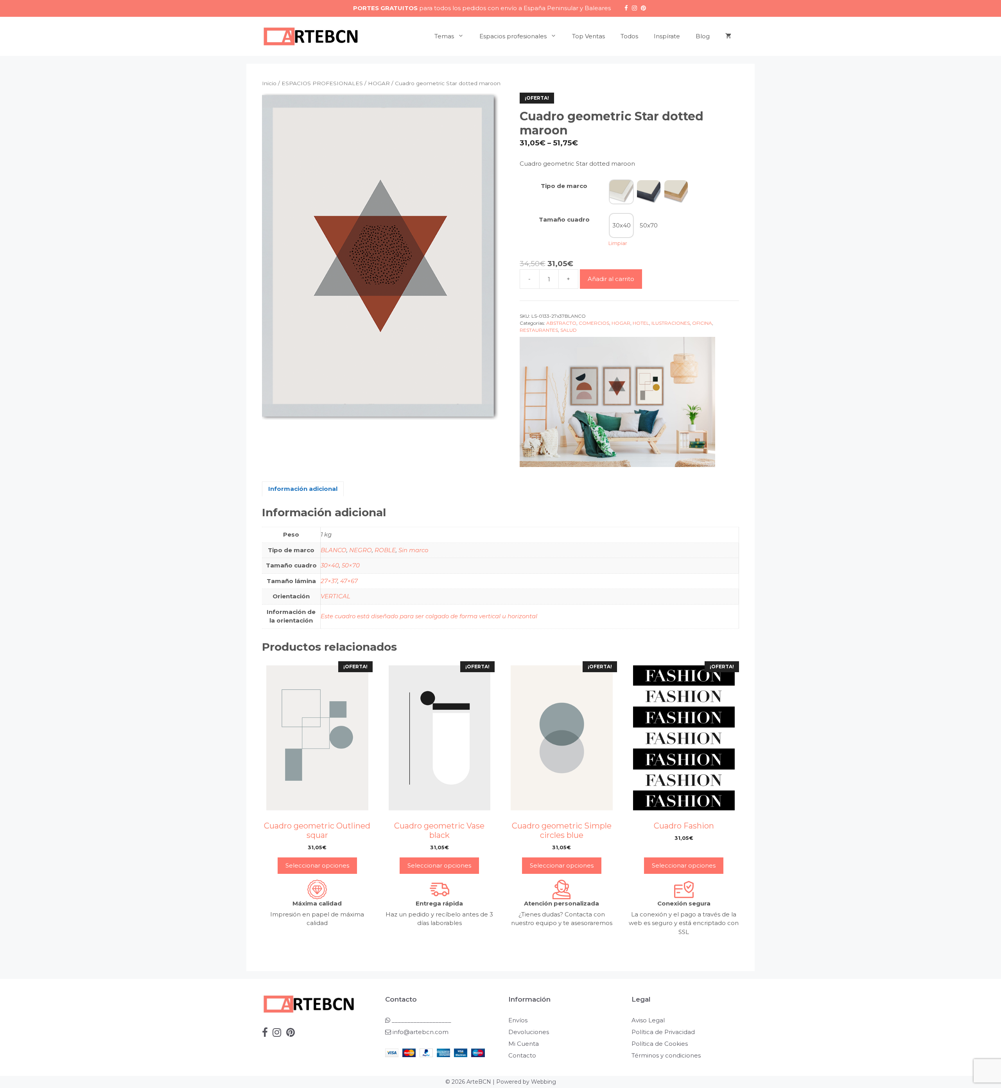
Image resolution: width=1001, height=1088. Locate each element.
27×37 (329, 581)
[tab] (303, 489)
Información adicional (302, 488)
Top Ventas (588, 36)
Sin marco (413, 550)
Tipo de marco (564, 186)
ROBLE (385, 550)
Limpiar (617, 243)
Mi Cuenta (523, 1043)
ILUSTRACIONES (670, 323)
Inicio (269, 83)
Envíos (517, 1020)
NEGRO (360, 550)
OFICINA (702, 323)
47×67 (349, 581)
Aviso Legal (648, 1020)
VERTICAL (335, 596)
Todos (629, 36)
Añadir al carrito (611, 279)
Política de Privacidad (663, 1032)
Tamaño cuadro (564, 219)
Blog (703, 36)
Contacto (522, 1055)
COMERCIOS (594, 323)
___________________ (420, 1020)
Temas (444, 36)
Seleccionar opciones (317, 865)
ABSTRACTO (561, 323)
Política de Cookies (659, 1043)
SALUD (568, 330)
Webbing (543, 1081)
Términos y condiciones (666, 1055)
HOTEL (641, 323)
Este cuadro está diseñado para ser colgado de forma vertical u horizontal (429, 616)
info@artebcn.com (420, 1032)
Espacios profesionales (513, 36)
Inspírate (667, 36)
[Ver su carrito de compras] (728, 36)
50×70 (351, 565)
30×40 (330, 565)
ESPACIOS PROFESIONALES (322, 83)
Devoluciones (528, 1032)
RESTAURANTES (539, 330)
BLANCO (333, 550)
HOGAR (379, 83)
